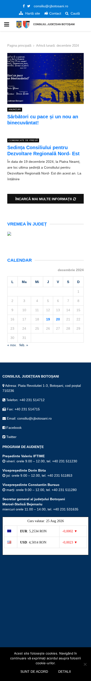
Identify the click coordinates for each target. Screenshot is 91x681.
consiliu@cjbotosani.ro (51, 6)
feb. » (23, 345)
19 (48, 319)
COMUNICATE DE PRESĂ (23, 140)
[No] (85, 664)
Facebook (13, 428)
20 (58, 319)
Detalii (64, 671)
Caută (75, 13)
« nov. (12, 345)
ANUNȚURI (14, 109)
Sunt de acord (34, 671)
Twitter (11, 437)
